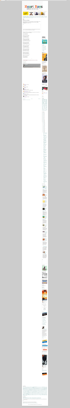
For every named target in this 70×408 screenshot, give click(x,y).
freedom (31, 391)
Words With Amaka (44, 107)
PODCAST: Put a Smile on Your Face (45, 155)
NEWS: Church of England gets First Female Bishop (45, 143)
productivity (43, 109)
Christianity (28, 387)
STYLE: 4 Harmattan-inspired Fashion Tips (45, 166)
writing (37, 17)
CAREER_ (42, 16)
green (41, 391)
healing (41, 17)
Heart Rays (26, 388)
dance (32, 390)
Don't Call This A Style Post (46, 225)
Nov (43, 123)
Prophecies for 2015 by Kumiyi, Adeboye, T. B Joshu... (45, 177)
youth (26, 395)
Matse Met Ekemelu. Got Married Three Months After (44, 150)
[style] (42, 13)
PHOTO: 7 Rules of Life (45, 134)
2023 (43, 114)
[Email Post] (24, 64)
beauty (43, 100)
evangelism (45, 390)
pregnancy (43, 17)
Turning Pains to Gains (44, 324)
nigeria (27, 393)
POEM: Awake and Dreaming (45, 144)
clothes (45, 389)
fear (30, 391)
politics (39, 393)
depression (37, 390)
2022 (43, 115)
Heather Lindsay (44, 320)
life (42, 99)
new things (24, 393)
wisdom (44, 394)
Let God (35, 388)
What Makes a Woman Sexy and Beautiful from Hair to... (44, 140)
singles (33, 17)
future (37, 391)
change (43, 104)
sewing (46, 109)
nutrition (29, 393)
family (46, 105)
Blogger (41, 404)
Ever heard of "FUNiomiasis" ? (45, 175)
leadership (24, 392)
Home (31, 98)
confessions (27, 390)
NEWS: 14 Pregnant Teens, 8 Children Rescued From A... (45, 152)
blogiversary (32, 389)
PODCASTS (39, 16)
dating (42, 105)
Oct (43, 124)
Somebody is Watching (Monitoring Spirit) (46, 232)
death (35, 390)
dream (46, 101)
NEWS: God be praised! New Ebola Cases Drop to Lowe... (45, 136)
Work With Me (44, 47)
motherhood (46, 17)
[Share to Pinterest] (27, 64)
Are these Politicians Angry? (44, 168)
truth (32, 394)
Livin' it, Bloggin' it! (45, 322)
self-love (45, 106)
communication (43, 110)
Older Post (39, 98)
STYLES (30, 16)
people (38, 393)
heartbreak (39, 17)
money (44, 107)
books (34, 389)
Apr (43, 129)
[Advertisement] (44, 27)
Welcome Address (44, 46)
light (29, 392)
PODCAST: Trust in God (45, 170)
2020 (43, 117)
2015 (43, 121)
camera (38, 389)
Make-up (40, 388)
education (43, 390)
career (45, 100)
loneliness (31, 392)
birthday (24, 389)
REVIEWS (24, 16)
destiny (39, 390)
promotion (44, 393)
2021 (43, 116)
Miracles (43, 388)
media (36, 392)
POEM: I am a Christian (44, 147)
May (43, 128)
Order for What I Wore (44, 49)
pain (32, 393)
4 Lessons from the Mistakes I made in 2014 (45, 182)
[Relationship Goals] (37, 13)
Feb (43, 131)
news (25, 393)
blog (28, 389)
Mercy (41, 388)
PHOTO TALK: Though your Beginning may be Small (45, 173)
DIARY (27, 16)
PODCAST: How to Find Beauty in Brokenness (45, 138)
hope (42, 101)
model (41, 392)
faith (44, 16)
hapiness (46, 108)
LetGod (37, 388)
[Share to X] (26, 64)
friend (33, 391)
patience (35, 393)
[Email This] (25, 64)
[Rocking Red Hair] (26, 13)
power (42, 107)
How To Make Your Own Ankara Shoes (45, 246)
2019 (43, 118)
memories (29, 17)
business (36, 389)
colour (46, 389)
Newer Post (24, 98)
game (39, 391)
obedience (31, 393)
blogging (35, 17)
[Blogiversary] (31, 13)
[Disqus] (31, 76)
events (46, 390)
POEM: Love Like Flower (45, 171)
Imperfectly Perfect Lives (44, 321)
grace (40, 391)
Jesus (32, 388)
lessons (31, 17)
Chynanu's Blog (44, 318)
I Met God (28, 388)
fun (36, 391)
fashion (33, 16)
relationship (36, 16)
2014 (43, 183)
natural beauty (45, 392)
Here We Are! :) (46, 194)
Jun (43, 127)
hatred (46, 391)
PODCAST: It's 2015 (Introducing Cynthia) (44, 180)
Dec (43, 122)
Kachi (33, 388)
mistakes (40, 392)
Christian (26, 387)
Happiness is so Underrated (44, 158)
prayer (42, 106)
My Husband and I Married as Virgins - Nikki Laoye (45, 163)
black (25, 389)
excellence (24, 391)
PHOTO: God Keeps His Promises (44, 146)
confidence (45, 110)
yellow (25, 395)
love (34, 16)
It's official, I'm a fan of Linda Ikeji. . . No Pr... (45, 160)
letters (27, 392)
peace (37, 393)
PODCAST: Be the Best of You (45, 164)
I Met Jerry (30, 388)
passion (46, 104)
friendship (43, 103)
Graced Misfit (44, 319)
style (23, 394)
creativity (26, 17)
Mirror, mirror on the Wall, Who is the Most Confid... (45, 157)
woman (46, 394)
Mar (43, 130)
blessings (27, 389)
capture (39, 389)
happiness (43, 391)
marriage (24, 17)
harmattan (45, 391)
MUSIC (38, 388)
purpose (46, 16)
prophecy (46, 393)
